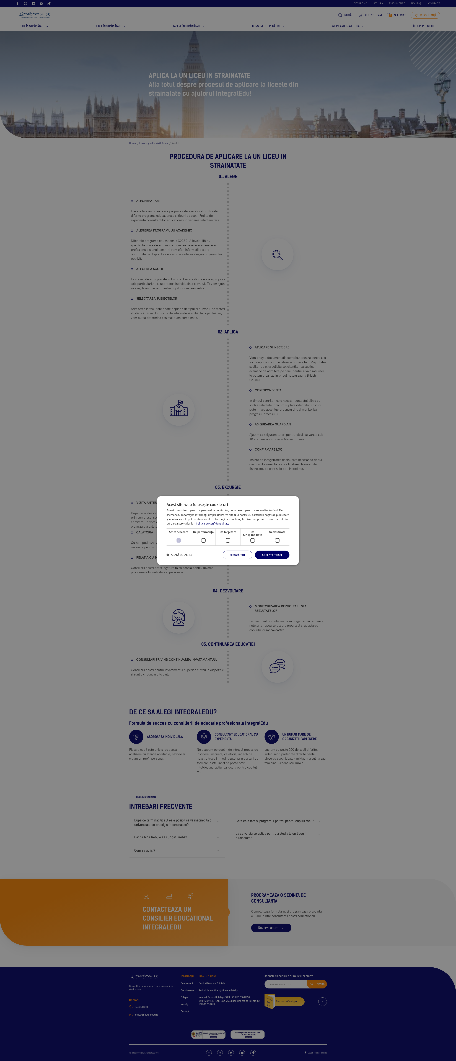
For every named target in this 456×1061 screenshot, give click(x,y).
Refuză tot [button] (237, 554)
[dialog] (228, 530)
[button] (179, 555)
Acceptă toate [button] (272, 554)
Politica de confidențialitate (212, 523)
